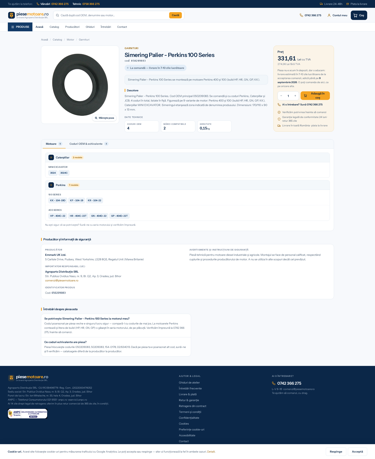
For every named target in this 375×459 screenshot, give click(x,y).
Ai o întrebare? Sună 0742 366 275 (302, 104)
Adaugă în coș (318, 96)
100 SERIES (54, 194)
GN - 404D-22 (98, 215)
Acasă (39, 26)
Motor (70, 39)
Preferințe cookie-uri (191, 429)
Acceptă (357, 451)
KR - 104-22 (94, 200)
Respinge (336, 451)
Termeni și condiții (190, 412)
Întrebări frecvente (190, 388)
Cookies (184, 423)
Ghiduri (90, 26)
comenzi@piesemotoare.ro (61, 280)
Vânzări (54, 4)
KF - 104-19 (76, 200)
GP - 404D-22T (119, 215)
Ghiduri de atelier (189, 382)
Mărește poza (106, 117)
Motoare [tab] (53, 143)
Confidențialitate (189, 417)
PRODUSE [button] (22, 27)
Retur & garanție (189, 400)
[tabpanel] (187, 190)
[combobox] (114, 15)
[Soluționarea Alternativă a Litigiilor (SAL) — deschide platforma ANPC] (27, 414)
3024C (64, 172)
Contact (122, 26)
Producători (72, 26)
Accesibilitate (187, 435)
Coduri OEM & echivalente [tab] (88, 143)
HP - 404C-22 (57, 215)
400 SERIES (55, 210)
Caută (175, 15)
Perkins (60, 185)
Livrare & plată (187, 394)
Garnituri (84, 39)
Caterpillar (62, 157)
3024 (53, 172)
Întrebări (106, 26)
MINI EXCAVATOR (58, 167)
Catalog (54, 26)
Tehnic (86, 4)
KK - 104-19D (57, 200)
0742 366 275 (289, 383)
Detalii (211, 451)
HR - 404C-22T (78, 215)
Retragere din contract (192, 406)
